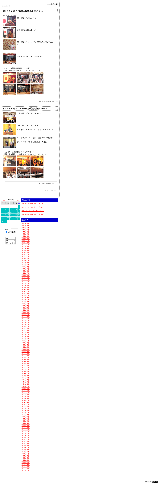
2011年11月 (26, 439)
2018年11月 (26, 283)
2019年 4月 (26, 274)
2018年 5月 (26, 295)
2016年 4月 (26, 340)
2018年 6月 (26, 293)
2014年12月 (26, 371)
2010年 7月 (26, 470)
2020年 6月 (26, 246)
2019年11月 (26, 260)
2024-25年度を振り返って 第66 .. (32, 207)
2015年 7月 (26, 358)
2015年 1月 (26, 369)
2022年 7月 (26, 233)
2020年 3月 (26, 252)
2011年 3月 (26, 455)
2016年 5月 (26, 338)
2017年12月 (26, 305)
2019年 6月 (26, 270)
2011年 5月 (26, 451)
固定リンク (55, 101)
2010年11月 (26, 463)
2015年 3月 (26, 365)
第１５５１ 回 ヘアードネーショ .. (33, 211)
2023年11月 (26, 229)
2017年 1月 (26, 324)
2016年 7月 (26, 334)
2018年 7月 (26, 291)
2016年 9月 (26, 330)
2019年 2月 (26, 278)
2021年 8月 (26, 239)
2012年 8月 (26, 422)
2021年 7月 (26, 241)
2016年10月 (26, 328)
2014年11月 (26, 373)
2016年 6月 (26, 336)
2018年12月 (26, 282)
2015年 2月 (26, 367)
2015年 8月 (26, 356)
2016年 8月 (26, 332)
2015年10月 (26, 352)
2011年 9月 (26, 443)
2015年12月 (26, 348)
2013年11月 (26, 393)
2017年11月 (26, 307)
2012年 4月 (26, 430)
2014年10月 (26, 375)
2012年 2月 (26, 433)
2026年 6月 (26, 223)
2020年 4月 (26, 250)
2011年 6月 (26, 449)
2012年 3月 (26, 432)
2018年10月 (26, 285)
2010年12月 (26, 461)
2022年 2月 (26, 237)
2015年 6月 (26, 359)
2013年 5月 (26, 404)
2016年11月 (26, 326)
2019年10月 (26, 262)
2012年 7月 (26, 424)
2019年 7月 (26, 268)
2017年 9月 (26, 311)
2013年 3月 (26, 408)
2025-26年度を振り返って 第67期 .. (33, 203)
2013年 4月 (26, 406)
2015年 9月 (26, 354)
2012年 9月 (26, 420)
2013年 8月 (26, 398)
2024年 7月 (26, 227)
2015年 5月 (26, 361)
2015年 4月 (26, 363)
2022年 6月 (26, 235)
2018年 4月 (26, 297)
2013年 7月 (26, 400)
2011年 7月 (26, 447)
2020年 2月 (26, 254)
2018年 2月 (26, 301)
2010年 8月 (26, 469)
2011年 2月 (26, 457)
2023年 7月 (26, 231)
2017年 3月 (26, 320)
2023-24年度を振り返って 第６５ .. (33, 214)
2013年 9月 (26, 396)
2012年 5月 (26, 428)
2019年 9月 (26, 264)
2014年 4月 (26, 387)
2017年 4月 (26, 319)
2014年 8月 (26, 379)
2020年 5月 (26, 248)
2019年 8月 (26, 266)
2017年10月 (26, 309)
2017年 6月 (26, 317)
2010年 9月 (26, 467)
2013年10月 (26, 395)
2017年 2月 (26, 322)
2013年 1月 (26, 412)
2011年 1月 (26, 459)
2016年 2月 (26, 344)
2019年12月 (26, 258)
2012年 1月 (26, 435)
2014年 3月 (26, 389)
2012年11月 (26, 416)
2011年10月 (26, 441)
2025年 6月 (26, 225)
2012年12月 (26, 414)
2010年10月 (26, 465)
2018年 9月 (26, 287)
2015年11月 (26, 350)
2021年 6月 (26, 243)
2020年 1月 (26, 256)
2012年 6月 (26, 426)
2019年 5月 (26, 272)
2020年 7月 (26, 245)
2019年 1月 (26, 280)
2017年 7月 (26, 315)
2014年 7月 (26, 381)
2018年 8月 (26, 289)
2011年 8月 (26, 445)
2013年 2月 (26, 410)
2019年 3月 (26, 276)
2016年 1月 (26, 346)
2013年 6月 (26, 402)
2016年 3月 (26, 342)
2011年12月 (26, 437)
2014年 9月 (26, 377)
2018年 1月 (26, 303)
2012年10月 (26, 418)
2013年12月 (26, 391)
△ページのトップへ (51, 191)
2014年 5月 (26, 385)
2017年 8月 (26, 313)
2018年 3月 (26, 299)
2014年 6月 (26, 383)
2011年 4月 (26, 453)
